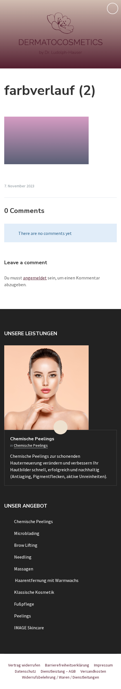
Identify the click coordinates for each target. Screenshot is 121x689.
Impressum (103, 665)
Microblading (26, 533)
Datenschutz (25, 671)
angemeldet (35, 278)
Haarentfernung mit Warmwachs (46, 580)
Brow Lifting (25, 545)
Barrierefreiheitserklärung (67, 665)
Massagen (23, 569)
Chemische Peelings (32, 439)
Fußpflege (24, 604)
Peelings (22, 616)
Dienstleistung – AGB (58, 671)
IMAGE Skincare (29, 627)
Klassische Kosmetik (34, 592)
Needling (23, 557)
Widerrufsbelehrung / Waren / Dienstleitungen (60, 677)
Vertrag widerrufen (24, 665)
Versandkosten (93, 671)
